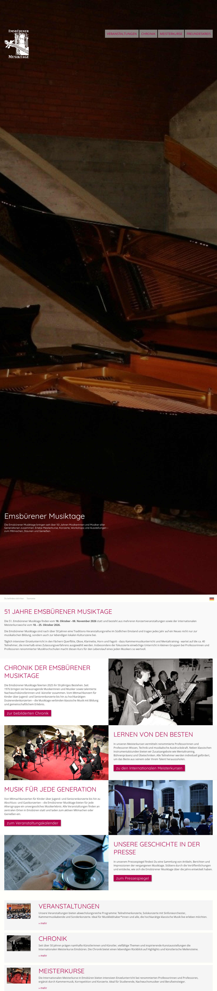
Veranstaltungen (122, 34)
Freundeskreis (199, 34)
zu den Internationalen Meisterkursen (149, 768)
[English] (211, 599)
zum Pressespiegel (132, 878)
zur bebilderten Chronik (28, 713)
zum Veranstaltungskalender (32, 823)
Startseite (31, 598)
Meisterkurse (171, 34)
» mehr (43, 923)
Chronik (148, 34)
